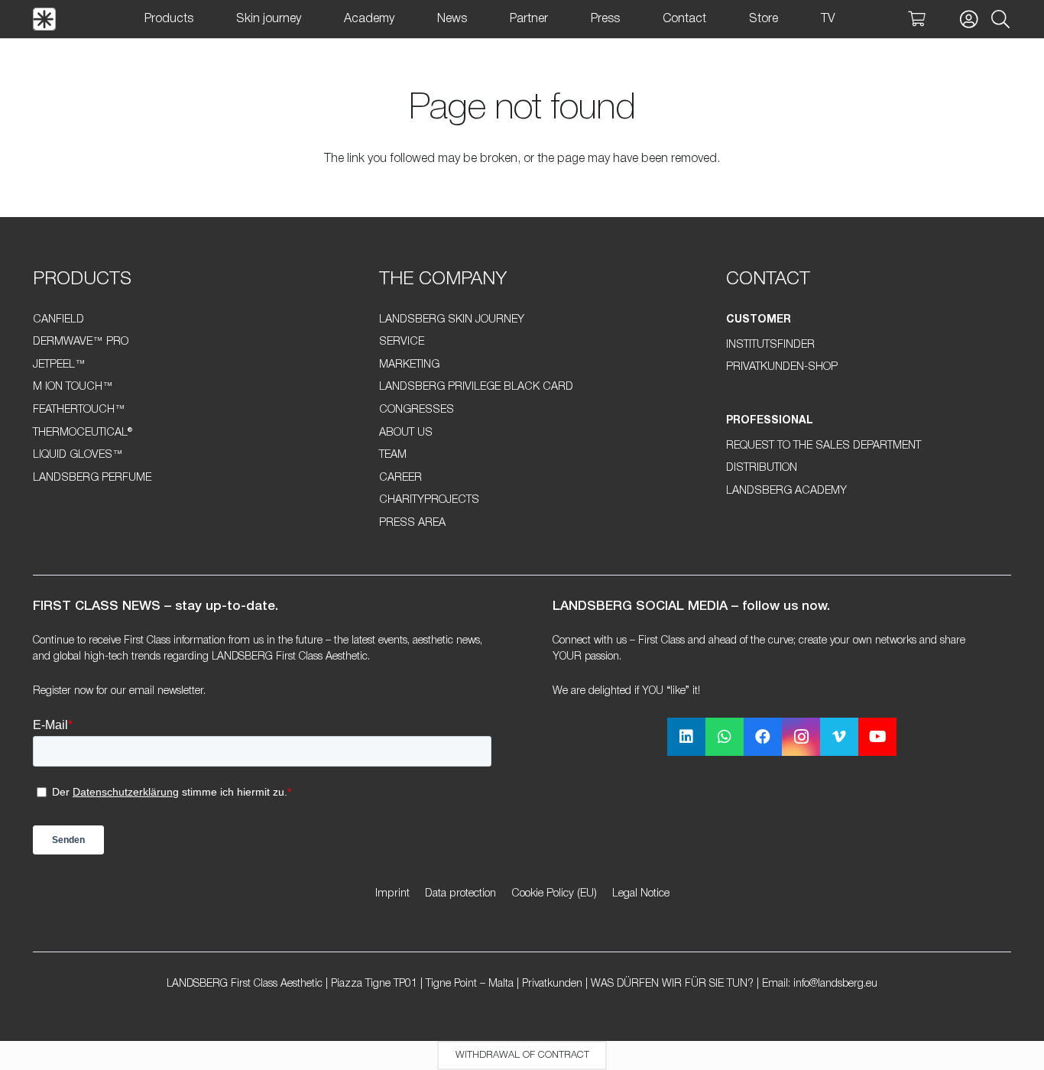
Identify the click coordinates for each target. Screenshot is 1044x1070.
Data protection (460, 894)
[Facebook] (763, 737)
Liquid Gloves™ (78, 455)
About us (406, 433)
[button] (1000, 19)
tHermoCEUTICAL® (82, 433)
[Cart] (916, 19)
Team (393, 455)
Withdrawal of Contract (522, 1055)
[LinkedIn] (686, 737)
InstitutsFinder (770, 345)
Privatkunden (552, 984)
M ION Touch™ (73, 387)
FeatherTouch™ (79, 410)
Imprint (392, 894)
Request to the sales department (823, 446)
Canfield (58, 320)
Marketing (409, 365)
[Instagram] (801, 737)
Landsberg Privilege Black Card (476, 387)
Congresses (416, 410)
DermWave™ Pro (80, 342)
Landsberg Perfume (92, 478)
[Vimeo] (839, 737)
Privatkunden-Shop (782, 367)
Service (401, 342)
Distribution (761, 468)
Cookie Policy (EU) (554, 894)
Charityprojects (429, 500)
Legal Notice (641, 894)
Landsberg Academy (786, 491)
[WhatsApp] (724, 737)
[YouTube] (877, 737)
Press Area (412, 523)
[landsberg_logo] (44, 19)
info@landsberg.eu (835, 984)
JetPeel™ (59, 365)
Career (400, 478)
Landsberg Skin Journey (451, 320)
